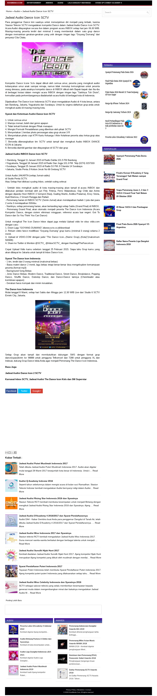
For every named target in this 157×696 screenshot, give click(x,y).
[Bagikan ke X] (12, 452)
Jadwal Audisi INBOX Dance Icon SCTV (26, 154)
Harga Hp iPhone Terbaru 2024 (117, 103)
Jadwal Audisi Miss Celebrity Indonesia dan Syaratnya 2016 (50, 582)
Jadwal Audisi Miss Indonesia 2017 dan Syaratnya (45, 533)
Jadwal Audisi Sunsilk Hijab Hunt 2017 (39, 550)
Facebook (11, 391)
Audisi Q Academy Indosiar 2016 (36, 481)
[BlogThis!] (9, 452)
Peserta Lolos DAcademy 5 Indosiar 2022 (121, 137)
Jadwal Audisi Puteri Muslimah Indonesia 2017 (43, 463)
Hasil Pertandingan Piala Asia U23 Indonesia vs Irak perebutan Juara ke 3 (114, 125)
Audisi (60, 3)
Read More (24, 543)
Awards (49, 3)
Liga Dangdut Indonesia (79, 3)
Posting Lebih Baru (14, 600)
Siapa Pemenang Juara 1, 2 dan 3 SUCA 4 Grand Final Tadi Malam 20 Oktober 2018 (132, 193)
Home (9, 11)
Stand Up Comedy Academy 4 (108, 3)
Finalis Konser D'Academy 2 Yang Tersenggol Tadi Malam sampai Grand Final (132, 176)
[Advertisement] (52, 422)
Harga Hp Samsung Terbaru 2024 (118, 112)
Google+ (37, 391)
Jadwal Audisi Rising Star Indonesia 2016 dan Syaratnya (48, 498)
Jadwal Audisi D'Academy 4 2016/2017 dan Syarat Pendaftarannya (53, 516)
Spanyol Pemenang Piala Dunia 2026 (119, 72)
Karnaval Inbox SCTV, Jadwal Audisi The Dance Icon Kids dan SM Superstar (46, 379)
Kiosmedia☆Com (14, 3)
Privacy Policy (71, 690)
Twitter (24, 391)
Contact (88, 690)
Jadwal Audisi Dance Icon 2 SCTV (23, 373)
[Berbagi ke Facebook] (15, 452)
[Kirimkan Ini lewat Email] (6, 452)
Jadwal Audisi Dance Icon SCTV (27, 17)
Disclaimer (80, 690)
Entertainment (34, 3)
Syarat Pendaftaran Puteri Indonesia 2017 (40, 566)
